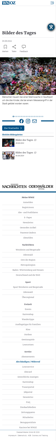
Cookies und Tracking (40, 435)
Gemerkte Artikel (28, 227)
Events (28, 309)
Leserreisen (28, 344)
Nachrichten (28, 245)
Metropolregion (28, 265)
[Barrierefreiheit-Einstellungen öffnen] (51, 26)
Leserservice (28, 367)
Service (28, 352)
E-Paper (28, 217)
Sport (28, 282)
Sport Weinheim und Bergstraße (28, 287)
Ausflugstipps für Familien (28, 324)
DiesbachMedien (28, 407)
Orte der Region (28, 260)
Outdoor (28, 334)
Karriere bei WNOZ (28, 427)
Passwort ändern (28, 232)
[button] (2, 76)
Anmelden (28, 202)
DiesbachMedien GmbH (28, 432)
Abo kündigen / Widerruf (28, 361)
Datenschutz (22, 435)
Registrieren (28, 207)
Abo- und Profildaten (28, 212)
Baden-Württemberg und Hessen (28, 270)
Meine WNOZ (28, 197)
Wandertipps (28, 319)
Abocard (28, 372)
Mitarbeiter (28, 417)
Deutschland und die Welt (28, 275)
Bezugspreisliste (28, 422)
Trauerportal (28, 387)
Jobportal (28, 392)
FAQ (28, 402)
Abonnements (28, 356)
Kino (28, 329)
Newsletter (28, 222)
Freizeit (28, 304)
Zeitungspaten (28, 412)
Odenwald (28, 255)
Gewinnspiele (28, 339)
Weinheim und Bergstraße (28, 250)
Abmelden (28, 237)
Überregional (28, 297)
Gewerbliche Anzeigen (28, 377)
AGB (29, 435)
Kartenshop (28, 314)
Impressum (12, 435)
